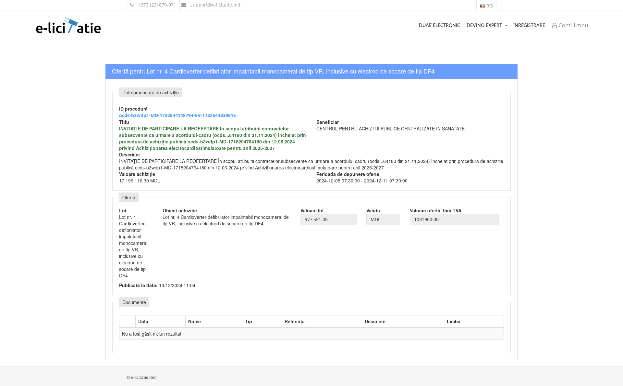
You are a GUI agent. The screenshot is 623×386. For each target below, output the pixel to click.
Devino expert (484, 25)
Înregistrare (529, 25)
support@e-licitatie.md (214, 5)
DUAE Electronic (439, 25)
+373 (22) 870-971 (156, 5)
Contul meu (572, 25)
